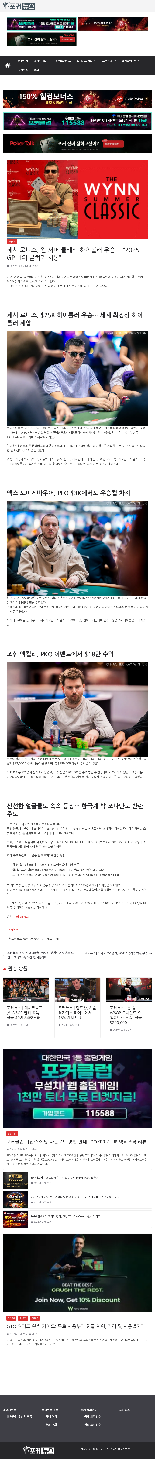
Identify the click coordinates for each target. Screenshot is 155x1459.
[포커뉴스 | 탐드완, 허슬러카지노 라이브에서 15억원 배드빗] (78, 979)
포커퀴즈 (34, 1318)
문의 (36, 70)
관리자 (35, 266)
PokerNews (21, 916)
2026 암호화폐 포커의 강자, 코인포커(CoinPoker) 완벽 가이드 (65, 1216)
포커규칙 (23, 1318)
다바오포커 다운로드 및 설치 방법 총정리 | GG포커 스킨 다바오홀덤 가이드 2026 (76, 1197)
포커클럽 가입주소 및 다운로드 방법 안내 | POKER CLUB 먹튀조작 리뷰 (76, 1142)
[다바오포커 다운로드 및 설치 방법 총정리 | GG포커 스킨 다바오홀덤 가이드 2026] (15, 1199)
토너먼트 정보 (84, 61)
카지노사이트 (63, 61)
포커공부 (11, 1318)
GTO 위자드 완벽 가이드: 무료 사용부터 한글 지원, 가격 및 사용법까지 (75, 1326)
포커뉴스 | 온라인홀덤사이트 (114, 1449)
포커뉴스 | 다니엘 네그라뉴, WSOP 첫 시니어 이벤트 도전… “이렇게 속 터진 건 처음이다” (40, 955)
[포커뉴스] (13, 929)
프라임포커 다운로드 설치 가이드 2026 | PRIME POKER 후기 (64, 1177)
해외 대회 (51, 1424)
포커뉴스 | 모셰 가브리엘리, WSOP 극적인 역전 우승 (116, 953)
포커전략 (107, 61)
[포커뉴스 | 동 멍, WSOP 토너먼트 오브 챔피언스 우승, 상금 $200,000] (129, 979)
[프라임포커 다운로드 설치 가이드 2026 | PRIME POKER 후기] (15, 1180)
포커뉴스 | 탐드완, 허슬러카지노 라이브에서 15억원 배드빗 (77, 1013)
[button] (48, 61)
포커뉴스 (23, 70)
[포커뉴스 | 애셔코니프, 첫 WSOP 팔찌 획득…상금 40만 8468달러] (26, 979)
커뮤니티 (23, 61)
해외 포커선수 (92, 1424)
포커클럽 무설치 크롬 (19, 1416)
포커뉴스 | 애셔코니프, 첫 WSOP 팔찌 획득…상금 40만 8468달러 (25, 1013)
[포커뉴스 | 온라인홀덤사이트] (8, 65)
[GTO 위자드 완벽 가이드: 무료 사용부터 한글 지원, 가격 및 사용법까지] (77, 1273)
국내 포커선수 (92, 1416)
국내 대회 (51, 1416)
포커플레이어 (129, 61)
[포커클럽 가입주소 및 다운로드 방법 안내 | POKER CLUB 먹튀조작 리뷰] (77, 1088)
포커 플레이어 (89, 1410)
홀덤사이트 (40, 61)
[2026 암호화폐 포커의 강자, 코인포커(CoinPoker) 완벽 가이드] (15, 1219)
